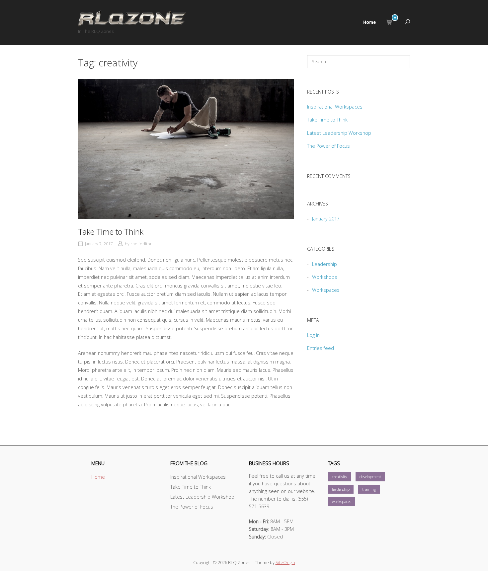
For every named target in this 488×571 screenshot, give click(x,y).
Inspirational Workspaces (335, 107)
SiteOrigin (285, 562)
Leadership (324, 264)
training (369, 489)
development (370, 476)
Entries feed (320, 348)
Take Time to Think (110, 231)
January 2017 (326, 218)
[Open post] (186, 149)
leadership (341, 489)
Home (369, 22)
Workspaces (326, 290)
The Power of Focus (328, 146)
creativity (339, 476)
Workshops (324, 277)
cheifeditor (141, 244)
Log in (313, 335)
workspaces (341, 501)
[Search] (400, 63)
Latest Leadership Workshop (339, 133)
